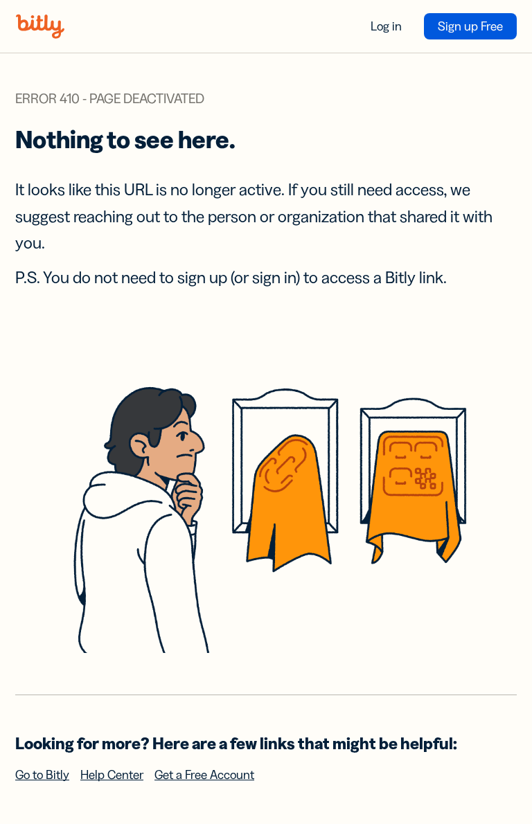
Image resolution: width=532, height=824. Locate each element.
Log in (386, 26)
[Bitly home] (40, 26)
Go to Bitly (42, 774)
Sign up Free (470, 26)
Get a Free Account (204, 774)
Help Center (111, 774)
